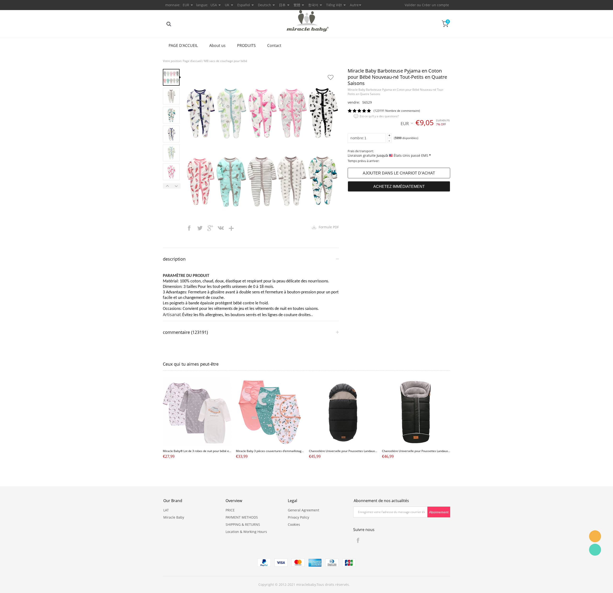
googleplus (210, 228)
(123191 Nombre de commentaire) (397, 111)
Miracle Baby (173, 517)
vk (221, 228)
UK (227, 5)
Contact (274, 45)
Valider (410, 5)
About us (217, 45)
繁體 (297, 5)
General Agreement (303, 510)
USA (213, 5)
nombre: (357, 138)
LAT (166, 510)
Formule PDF (329, 227)
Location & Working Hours (246, 531)
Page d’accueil (192, 61)
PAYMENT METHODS (242, 517)
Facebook (358, 540)
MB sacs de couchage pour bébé (225, 61)
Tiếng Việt (334, 5)
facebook (189, 228)
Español (243, 5)
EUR (405, 123)
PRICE (230, 510)
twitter (199, 228)
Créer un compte (435, 5)
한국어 (313, 5)
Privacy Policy (298, 517)
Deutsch (264, 5)
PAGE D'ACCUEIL (183, 45)
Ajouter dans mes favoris (330, 77)
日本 (282, 5)
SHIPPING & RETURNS (243, 524)
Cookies (294, 524)
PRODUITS (246, 45)
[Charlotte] (595, 536)
